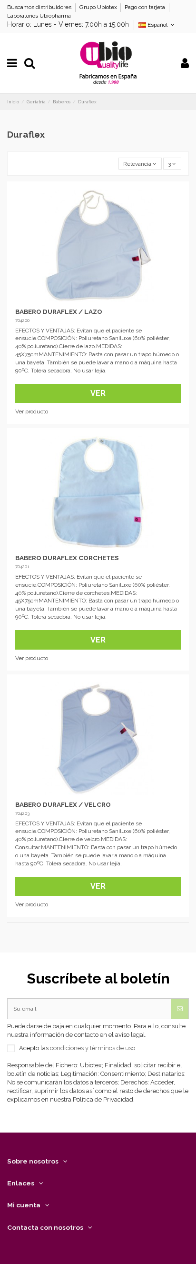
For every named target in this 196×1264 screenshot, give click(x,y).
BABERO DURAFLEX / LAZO (58, 311)
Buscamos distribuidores (40, 7)
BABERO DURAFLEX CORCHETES (67, 558)
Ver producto (31, 411)
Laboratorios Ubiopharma (39, 15)
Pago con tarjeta (146, 7)
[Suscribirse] (179, 1009)
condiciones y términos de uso (92, 1048)
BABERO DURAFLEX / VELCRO (63, 804)
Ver (98, 393)
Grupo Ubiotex (98, 7)
